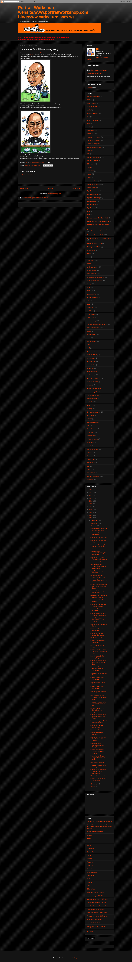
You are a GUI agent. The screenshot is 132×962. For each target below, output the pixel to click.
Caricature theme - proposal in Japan (97, 634)
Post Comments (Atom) (54, 193)
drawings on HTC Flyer (94, 243)
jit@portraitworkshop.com (99, 70)
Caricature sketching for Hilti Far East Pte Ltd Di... (98, 546)
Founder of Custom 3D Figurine (97, 916)
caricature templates (93, 144)
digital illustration (92, 194)
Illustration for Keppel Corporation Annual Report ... (97, 757)
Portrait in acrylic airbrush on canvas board (98, 721)
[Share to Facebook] (50, 165)
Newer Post (24, 188)
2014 (91, 495)
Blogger (76, 958)
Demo (89, 845)
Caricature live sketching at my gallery (98, 766)
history (89, 304)
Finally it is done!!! (96, 638)
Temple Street (91, 459)
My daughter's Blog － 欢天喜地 (97, 899)
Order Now (90, 848)
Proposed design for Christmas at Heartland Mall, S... (98, 697)
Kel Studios (90, 931)
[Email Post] (48, 162)
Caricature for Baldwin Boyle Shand (97, 779)
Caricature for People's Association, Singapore (98, 558)
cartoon (89, 150)
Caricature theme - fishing (98, 537)
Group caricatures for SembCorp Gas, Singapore (97, 710)
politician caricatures (93, 378)
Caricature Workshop (94, 147)
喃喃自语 (90, 479)
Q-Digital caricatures (93, 412)
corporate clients (36, 165)
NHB (88, 348)
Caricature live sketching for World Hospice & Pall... (98, 703)
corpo (89, 177)
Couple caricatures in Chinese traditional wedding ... (97, 751)
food (88, 287)
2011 (91, 504)
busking (89, 127)
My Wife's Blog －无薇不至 (95, 892)
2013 (91, 498)
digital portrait (91, 201)
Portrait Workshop (93, 395)
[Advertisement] (50, 181)
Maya (88, 338)
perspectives (91, 361)
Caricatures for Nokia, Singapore (97, 678)
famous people (92, 274)
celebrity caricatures (93, 157)
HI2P (88, 301)
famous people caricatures (95, 277)
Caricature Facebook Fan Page (97, 902)
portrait (89, 385)
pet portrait (90, 368)
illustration (90, 307)
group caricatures (92, 297)
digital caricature (92, 191)
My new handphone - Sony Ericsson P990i (97, 576)
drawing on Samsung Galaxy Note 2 (98, 230)
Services (89, 835)
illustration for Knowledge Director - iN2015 (98, 596)
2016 (91, 490)
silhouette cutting (92, 439)
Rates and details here (95, 73)
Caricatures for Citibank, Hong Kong (98, 692)
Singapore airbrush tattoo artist (97, 912)
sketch (89, 446)
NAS (88, 344)
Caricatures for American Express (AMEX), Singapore (98, 668)
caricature (27, 165)
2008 (91, 512)
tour (88, 466)
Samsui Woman (92, 429)
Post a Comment (27, 175)
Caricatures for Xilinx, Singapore (97, 629)
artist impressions (92, 113)
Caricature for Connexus (98, 562)
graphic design (91, 294)
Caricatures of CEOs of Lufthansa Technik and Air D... (98, 651)
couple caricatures (93, 184)
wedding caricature (93, 476)
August (93, 787)
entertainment (91, 250)
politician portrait (92, 382)
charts (89, 167)
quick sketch (91, 415)
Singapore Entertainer (94, 919)
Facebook (90, 260)
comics (89, 174)
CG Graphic (91, 164)
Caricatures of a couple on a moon (98, 641)
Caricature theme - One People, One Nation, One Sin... (98, 739)
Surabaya (90, 456)
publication (90, 405)
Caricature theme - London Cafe (96, 726)
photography (91, 375)
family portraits (91, 270)
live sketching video (93, 328)
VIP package (91, 473)
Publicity (89, 858)
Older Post (76, 188)
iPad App (90, 311)
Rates (89, 838)
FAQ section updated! (97, 762)
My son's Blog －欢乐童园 (95, 896)
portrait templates (92, 392)
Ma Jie (89, 331)
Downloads (90, 875)
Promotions (90, 869)
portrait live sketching (94, 388)
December (94, 520)
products (90, 402)
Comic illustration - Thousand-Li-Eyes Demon (97, 619)
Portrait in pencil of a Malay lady (97, 657)
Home (50, 188)
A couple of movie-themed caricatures (98, 609)
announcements (92, 106)
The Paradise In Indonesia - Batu (97, 906)
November (94, 523)
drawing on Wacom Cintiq (95, 235)
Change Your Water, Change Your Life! (99, 821)
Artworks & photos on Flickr (96, 909)
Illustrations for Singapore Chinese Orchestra (98, 529)
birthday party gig (92, 120)
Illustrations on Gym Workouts (96, 733)
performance (91, 358)
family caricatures (92, 267)
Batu (88, 117)
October (94, 526)
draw (88, 214)
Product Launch (92, 398)
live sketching (91, 321)
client (31, 55)
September (94, 784)
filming (89, 284)
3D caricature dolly (93, 96)
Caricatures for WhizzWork (95, 533)
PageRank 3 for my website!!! (96, 572)
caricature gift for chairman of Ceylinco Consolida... (98, 566)
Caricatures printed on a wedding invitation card (98, 614)
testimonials (91, 462)
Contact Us (90, 852)
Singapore (90, 442)
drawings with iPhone (94, 247)
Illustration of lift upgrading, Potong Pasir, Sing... (97, 745)
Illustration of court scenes (99, 730)
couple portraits (92, 187)
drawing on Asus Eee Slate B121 (97, 218)
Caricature (90, 87)
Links (88, 886)
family (89, 263)
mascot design (91, 334)
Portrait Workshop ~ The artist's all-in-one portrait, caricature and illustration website (99, 826)
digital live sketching (93, 198)
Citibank (42, 53)
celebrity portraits (92, 160)
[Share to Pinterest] (52, 165)
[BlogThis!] (46, 165)
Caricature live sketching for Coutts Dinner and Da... (98, 662)
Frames (89, 855)
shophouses (91, 435)
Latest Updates (92, 872)
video (88, 469)
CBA (88, 154)
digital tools (90, 208)
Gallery (89, 842)
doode (89, 211)
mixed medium (91, 341)
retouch (89, 419)
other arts (90, 351)
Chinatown (90, 171)
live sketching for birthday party (97, 324)
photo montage (92, 371)
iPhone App (90, 317)
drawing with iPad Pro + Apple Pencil (99, 238)
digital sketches (92, 204)
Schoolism (90, 432)
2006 (91, 518)
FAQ (88, 879)
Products (90, 862)
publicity (89, 408)
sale (88, 425)
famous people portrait (94, 280)
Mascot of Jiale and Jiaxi (98, 776)
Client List (90, 865)
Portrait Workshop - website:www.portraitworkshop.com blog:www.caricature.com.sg (53, 12)
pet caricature (91, 365)
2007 (91, 515)
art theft (89, 110)
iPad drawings (91, 314)
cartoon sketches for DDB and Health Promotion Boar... (98, 586)
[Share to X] (48, 165)
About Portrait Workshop (95, 832)
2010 (91, 506)
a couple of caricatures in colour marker (98, 581)
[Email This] (44, 165)
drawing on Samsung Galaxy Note (98, 221)
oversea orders (92, 354)
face (88, 257)
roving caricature (92, 422)
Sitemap (89, 882)
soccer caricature (92, 449)
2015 (91, 492)
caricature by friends (93, 137)
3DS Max (90, 100)
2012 (91, 501)
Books (89, 123)
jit (27, 162)
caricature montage (93, 140)
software (89, 452)
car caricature (91, 130)
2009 (91, 509)
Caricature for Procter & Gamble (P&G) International (98, 771)
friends (89, 290)
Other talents (91, 889)
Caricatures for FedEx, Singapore (97, 683)
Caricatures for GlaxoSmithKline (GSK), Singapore (99, 552)
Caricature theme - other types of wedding (98, 605)
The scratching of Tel (93, 923)
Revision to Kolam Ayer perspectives (97, 591)
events (89, 253)
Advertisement (91, 103)
